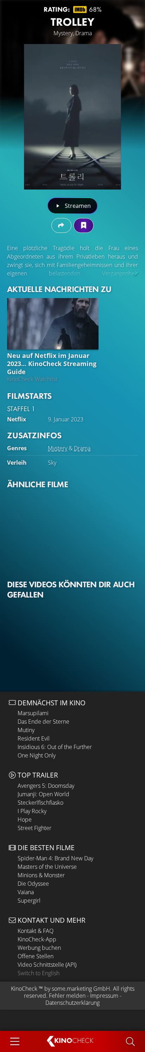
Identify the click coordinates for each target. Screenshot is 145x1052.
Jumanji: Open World (43, 794)
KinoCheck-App (37, 939)
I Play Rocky (32, 811)
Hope (25, 819)
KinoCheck (24, 988)
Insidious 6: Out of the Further (55, 746)
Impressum (104, 996)
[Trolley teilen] (61, 225)
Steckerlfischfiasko (40, 802)
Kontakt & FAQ (35, 930)
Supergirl (29, 900)
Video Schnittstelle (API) (47, 964)
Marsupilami (33, 713)
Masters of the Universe (47, 866)
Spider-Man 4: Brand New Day (55, 858)
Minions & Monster (41, 875)
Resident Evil (34, 738)
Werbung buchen (39, 947)
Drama (82, 448)
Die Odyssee (33, 883)
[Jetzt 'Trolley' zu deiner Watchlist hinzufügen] (84, 225)
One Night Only (37, 755)
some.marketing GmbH (81, 988)
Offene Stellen (35, 956)
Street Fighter (34, 827)
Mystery (57, 448)
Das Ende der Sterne (43, 721)
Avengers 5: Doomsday (46, 785)
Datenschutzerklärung (72, 1003)
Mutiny (26, 730)
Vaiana (26, 892)
